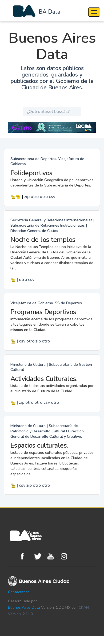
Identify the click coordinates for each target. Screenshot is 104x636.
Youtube (52, 556)
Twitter (39, 556)
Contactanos (19, 592)
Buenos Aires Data (24, 607)
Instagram (66, 556)
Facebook (26, 556)
